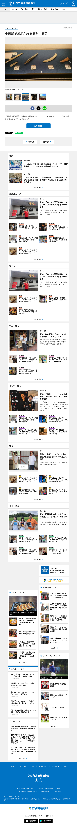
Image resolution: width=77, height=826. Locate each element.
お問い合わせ (45, 791)
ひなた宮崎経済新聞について (26, 788)
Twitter (66, 3)
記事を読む (38, 126)
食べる (14, 9)
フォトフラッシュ (11, 28)
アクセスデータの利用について (28, 791)
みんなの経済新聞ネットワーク (38, 808)
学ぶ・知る (54, 9)
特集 (63, 9)
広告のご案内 (57, 791)
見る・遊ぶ (24, 9)
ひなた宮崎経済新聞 (22, 4)
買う (32, 9)
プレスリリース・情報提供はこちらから (49, 788)
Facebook (62, 3)
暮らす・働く (42, 9)
